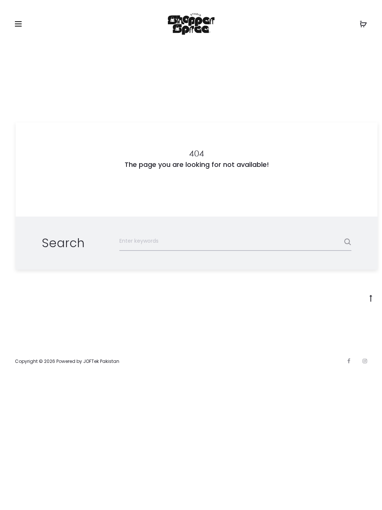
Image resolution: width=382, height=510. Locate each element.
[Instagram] (365, 361)
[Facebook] (348, 361)
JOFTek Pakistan (101, 361)
